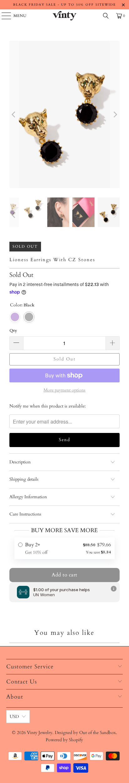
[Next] (115, 114)
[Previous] (14, 114)
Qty (13, 330)
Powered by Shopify (64, 740)
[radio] (64, 548)
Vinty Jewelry (39, 733)
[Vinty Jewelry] (64, 15)
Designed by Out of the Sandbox (85, 733)
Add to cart (64, 574)
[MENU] (3, 15)
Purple (14, 316)
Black (28, 316)
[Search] (106, 15)
